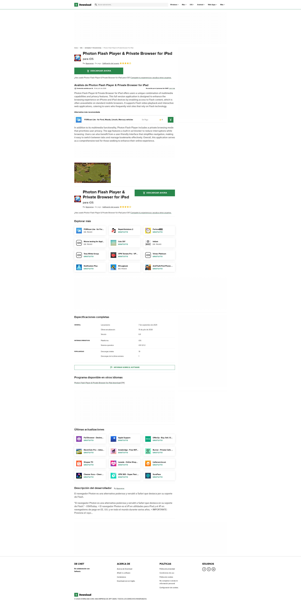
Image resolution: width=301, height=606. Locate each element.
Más (221, 5)
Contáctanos (121, 577)
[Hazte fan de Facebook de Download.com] (204, 569)
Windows (173, 5)
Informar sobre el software (126, 367)
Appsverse (120, 488)
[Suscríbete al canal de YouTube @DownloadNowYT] (213, 569)
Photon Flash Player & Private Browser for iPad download (97, 383)
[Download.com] (82, 5)
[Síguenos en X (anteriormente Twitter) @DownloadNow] (209, 569)
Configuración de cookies (169, 588)
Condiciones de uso (167, 573)
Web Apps (212, 5)
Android (200, 5)
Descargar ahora (100, 71)
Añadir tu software (123, 573)
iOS (191, 5)
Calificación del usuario (110, 63)
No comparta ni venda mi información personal (169, 582)
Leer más (172, 88)
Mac (183, 5)
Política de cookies (166, 577)
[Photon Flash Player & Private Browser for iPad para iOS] (77, 58)
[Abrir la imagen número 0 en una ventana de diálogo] (92, 172)
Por (88, 63)
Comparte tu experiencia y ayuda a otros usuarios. (151, 78)
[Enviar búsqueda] (96, 5)
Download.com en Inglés (126, 581)
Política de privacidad (167, 569)
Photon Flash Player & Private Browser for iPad (127, 56)
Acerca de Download (124, 569)
